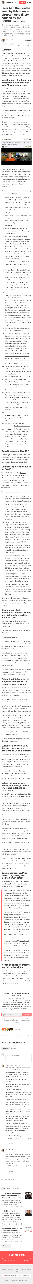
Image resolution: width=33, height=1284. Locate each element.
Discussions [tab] (15, 1188)
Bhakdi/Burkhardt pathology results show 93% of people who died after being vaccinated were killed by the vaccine (11, 1213)
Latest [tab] (8, 1188)
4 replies (10, 1144)
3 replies (10, 1171)
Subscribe (22, 2)
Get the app (25, 1275)
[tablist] (9, 1048)
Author (8, 1152)
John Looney (12, 374)
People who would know (22, 426)
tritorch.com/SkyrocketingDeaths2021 (18, 1099)
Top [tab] (4, 1188)
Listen (29, 40)
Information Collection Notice (20, 1020)
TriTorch (8, 1065)
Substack (7, 1280)
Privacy (17, 1269)
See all (5, 1246)
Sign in (29, 2)
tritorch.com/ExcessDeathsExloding (17, 1123)
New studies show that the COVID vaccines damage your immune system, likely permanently (12, 1231)
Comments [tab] (6, 1048)
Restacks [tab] (13, 1048)
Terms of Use (25, 1019)
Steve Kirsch (9, 39)
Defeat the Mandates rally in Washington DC (16, 982)
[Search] (30, 1188)
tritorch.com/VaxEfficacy (13, 1136)
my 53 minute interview (14, 122)
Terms (22, 1269)
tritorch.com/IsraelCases (13, 1089)
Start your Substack (11, 1275)
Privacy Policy (16, 1022)
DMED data (11, 61)
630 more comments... (8, 1179)
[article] (16, 1200)
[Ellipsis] (30, 1065)
